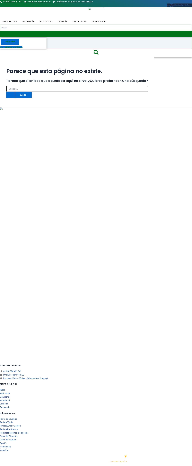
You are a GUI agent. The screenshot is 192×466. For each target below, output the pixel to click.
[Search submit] (4, 34)
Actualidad (46, 21)
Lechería (62, 21)
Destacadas (79, 21)
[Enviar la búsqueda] (10, 95)
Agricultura (10, 21)
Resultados (10, 41)
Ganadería (28, 21)
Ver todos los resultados (11, 47)
